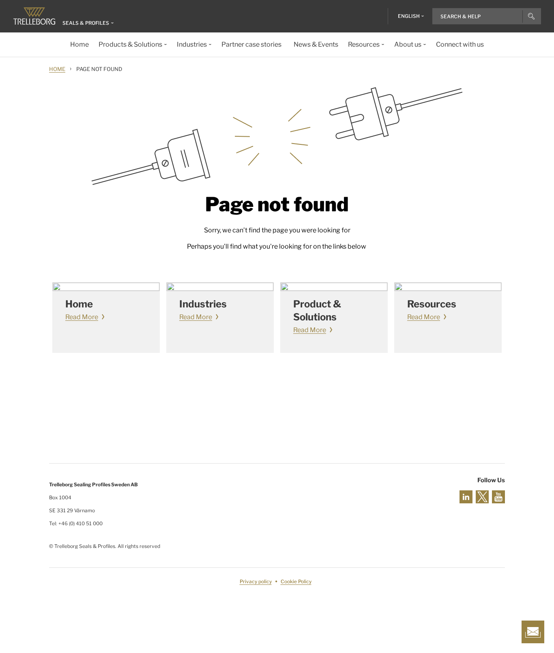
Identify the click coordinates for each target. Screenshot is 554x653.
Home (57, 69)
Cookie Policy (296, 581)
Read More (81, 317)
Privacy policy (256, 581)
